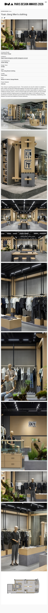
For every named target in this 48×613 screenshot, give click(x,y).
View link (3, 83)
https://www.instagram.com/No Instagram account (14, 58)
